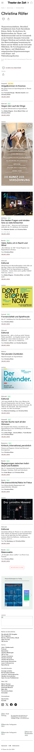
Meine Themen (6, 684)
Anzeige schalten (6, 671)
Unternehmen (5, 696)
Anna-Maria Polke (19, 111)
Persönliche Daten (7, 691)
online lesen (5, 97)
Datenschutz (15, 745)
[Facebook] (11, 704)
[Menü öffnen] (2, 3)
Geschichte (5, 699)
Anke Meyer (8, 472)
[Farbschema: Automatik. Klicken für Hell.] (27, 2)
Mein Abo (4, 689)
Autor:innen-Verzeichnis (8, 661)
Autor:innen (10, 8)
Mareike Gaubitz (20, 93)
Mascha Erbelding (9, 411)
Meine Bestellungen (7, 686)
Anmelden (4, 693)
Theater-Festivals (6, 658)
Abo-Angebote (6, 636)
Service (3, 645)
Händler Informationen (8, 676)
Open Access (5, 639)
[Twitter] (7, 704)
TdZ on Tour (4, 654)
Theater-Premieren (7, 656)
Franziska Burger (9, 93)
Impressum (4, 745)
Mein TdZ (4, 681)
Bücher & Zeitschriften (8, 632)
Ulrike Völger (8, 432)
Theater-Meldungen (7, 652)
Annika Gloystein (22, 343)
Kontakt (3, 700)
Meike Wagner (8, 111)
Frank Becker (27, 432)
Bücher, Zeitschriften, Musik (10, 638)
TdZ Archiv (4, 641)
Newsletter (4, 651)
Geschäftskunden (6, 668)
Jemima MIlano (17, 432)
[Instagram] (2, 704)
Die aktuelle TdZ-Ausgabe (9, 634)
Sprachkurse (5, 665)
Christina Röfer (6, 94)
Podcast (3, 649)
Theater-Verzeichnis (7, 659)
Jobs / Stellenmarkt (7, 647)
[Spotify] (15, 704)
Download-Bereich (7, 687)
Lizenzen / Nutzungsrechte (10, 674)
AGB (9, 745)
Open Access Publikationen (10, 678)
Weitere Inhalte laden (17, 567)
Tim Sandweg (8, 541)
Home (3, 8)
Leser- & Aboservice (7, 663)
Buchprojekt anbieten (8, 672)
